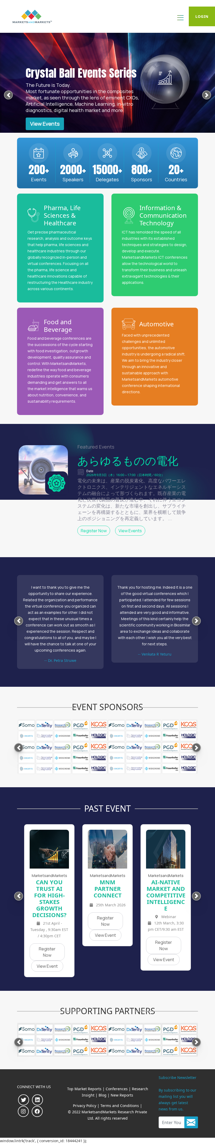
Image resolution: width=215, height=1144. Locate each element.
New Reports (122, 1095)
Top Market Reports (84, 1088)
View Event (47, 966)
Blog (102, 1095)
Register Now (94, 531)
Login (201, 16)
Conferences (117, 1088)
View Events (45, 123)
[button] (8, 96)
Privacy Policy (84, 1105)
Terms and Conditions (119, 1105)
